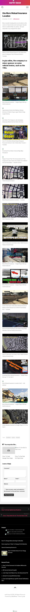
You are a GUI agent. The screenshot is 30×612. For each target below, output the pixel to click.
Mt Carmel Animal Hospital (10, 570)
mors (13, 437)
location (8, 437)
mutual (17, 437)
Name (6, 478)
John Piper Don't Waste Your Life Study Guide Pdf (15, 573)
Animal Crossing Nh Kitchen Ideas (11, 575)
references (16, 19)
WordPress (14, 596)
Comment (7, 468)
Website (6, 484)
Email (17, 478)
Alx (24, 596)
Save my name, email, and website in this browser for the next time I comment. (14, 490)
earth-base (15, 2)
